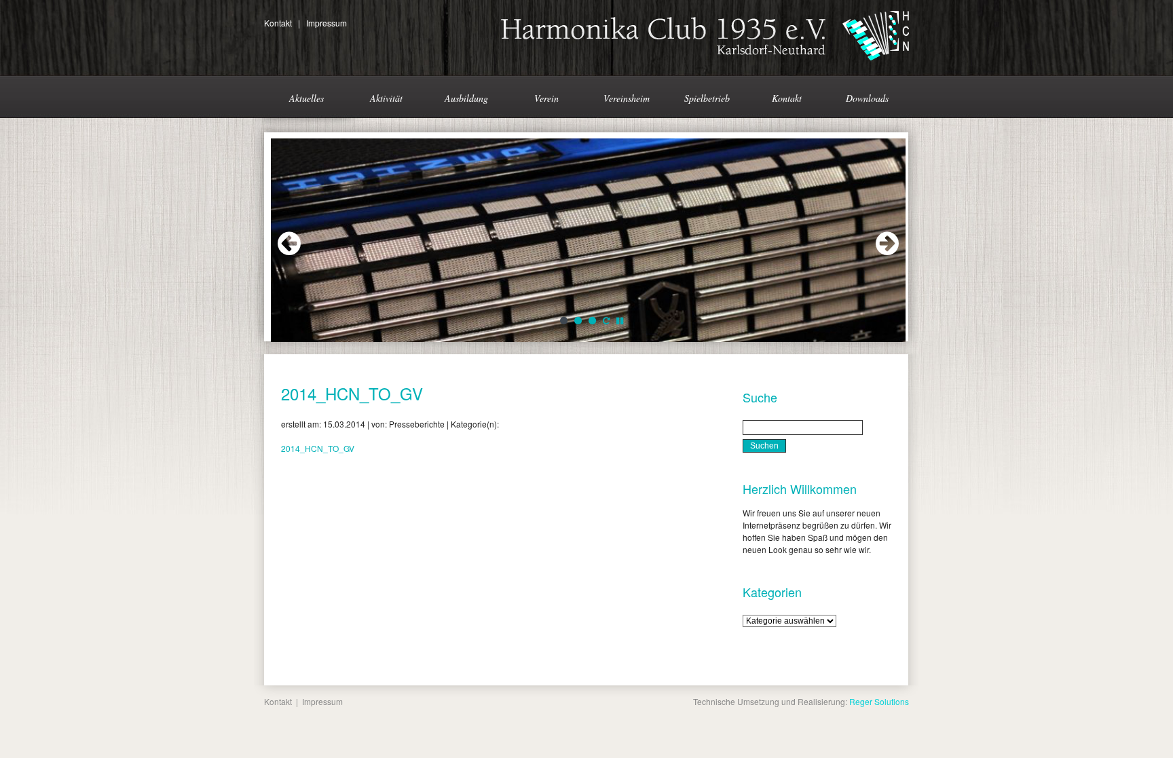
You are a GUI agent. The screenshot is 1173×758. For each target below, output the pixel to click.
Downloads (867, 98)
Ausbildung (466, 98)
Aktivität (386, 98)
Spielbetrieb (707, 98)
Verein (546, 98)
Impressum (326, 23)
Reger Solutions (879, 701)
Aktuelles (306, 98)
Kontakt (278, 23)
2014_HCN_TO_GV (352, 393)
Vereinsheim (626, 98)
